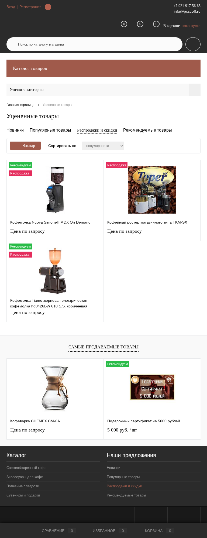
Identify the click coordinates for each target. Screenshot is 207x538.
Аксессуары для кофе (24, 477)
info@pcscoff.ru (187, 11)
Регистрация (30, 7)
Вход (10, 7)
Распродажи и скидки (97, 130)
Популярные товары (50, 130)
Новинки (15, 130)
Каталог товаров (30, 68)
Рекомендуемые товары (147, 130)
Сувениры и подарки (23, 495)
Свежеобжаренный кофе (26, 468)
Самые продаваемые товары (103, 347)
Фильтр (29, 146)
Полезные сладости (22, 486)
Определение (48, 7)
